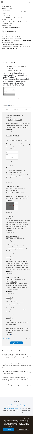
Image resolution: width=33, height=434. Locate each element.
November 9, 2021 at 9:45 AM (14, 70)
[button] (14, 94)
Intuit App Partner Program (13, 408)
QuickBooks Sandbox (12, 38)
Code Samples (22, 21)
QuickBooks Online (17, 37)
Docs (10, 23)
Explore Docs (11, 27)
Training (8, 46)
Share (26, 109)
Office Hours (22, 46)
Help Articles (13, 48)
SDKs (7, 12)
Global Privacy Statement (12, 420)
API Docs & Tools (6, 6)
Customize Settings (23, 429)
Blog (3, 31)
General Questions (7, 37)
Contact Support (6, 44)
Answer (16, 109)
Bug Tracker (16, 46)
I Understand (8, 429)
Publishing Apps (11, 40)
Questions (7, 48)
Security (22, 405)
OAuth (20, 12)
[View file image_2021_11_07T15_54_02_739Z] (9, 91)
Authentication (12, 31)
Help (3, 33)
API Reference (14, 21)
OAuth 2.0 (18, 40)
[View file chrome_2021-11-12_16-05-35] (12, 206)
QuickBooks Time (26, 40)
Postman (16, 12)
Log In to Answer (16, 343)
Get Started (5, 10)
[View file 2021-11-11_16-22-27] (12, 155)
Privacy (16, 405)
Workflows (25, 12)
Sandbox (11, 12)
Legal (10, 405)
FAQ (11, 46)
